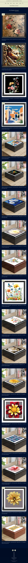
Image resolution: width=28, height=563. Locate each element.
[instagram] (15, 550)
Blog (8, 3)
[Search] (22, 3)
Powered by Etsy (14, 561)
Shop (5, 3)
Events (14, 3)
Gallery (17, 3)
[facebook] (13, 550)
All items (16, 10)
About (11, 3)
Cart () (20, 3)
